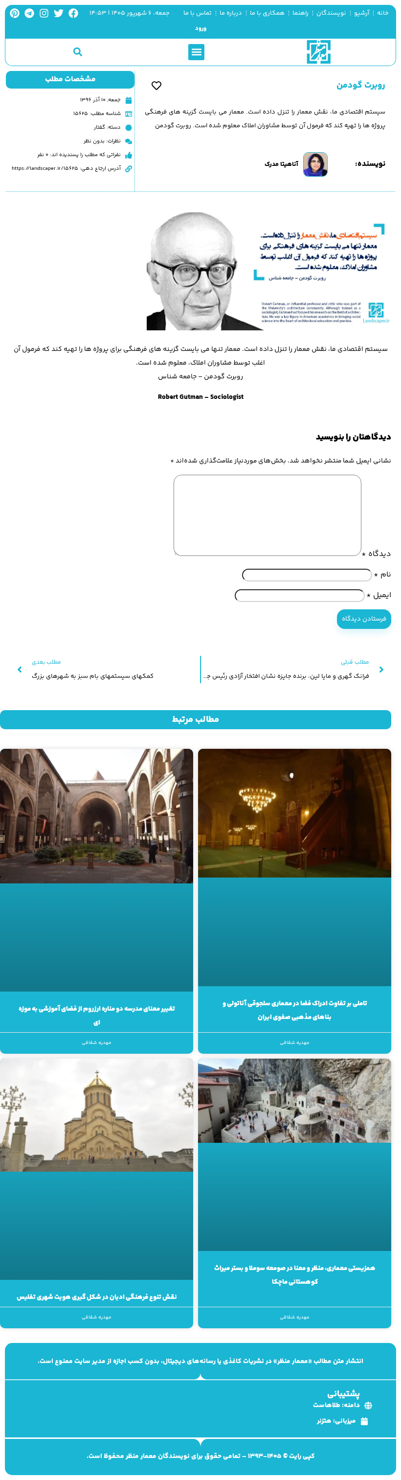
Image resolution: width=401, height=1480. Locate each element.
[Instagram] (44, 13)
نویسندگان (331, 13)
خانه (383, 13)
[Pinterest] (15, 13)
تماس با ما (197, 13)
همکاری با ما (267, 13)
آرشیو (361, 13)
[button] (196, 52)
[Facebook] (73, 13)
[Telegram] (29, 13)
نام (382, 575)
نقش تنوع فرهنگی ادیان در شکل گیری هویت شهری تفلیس (97, 1297)
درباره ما (231, 13)
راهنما (300, 13)
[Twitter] (59, 13)
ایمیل (378, 595)
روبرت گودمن (360, 85)
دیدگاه (376, 554)
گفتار (99, 127)
